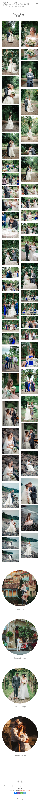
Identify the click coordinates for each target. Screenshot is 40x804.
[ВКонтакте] (15, 793)
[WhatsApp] (21, 793)
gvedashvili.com (24, 790)
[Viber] (18, 793)
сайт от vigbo (20, 799)
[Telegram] (24, 793)
